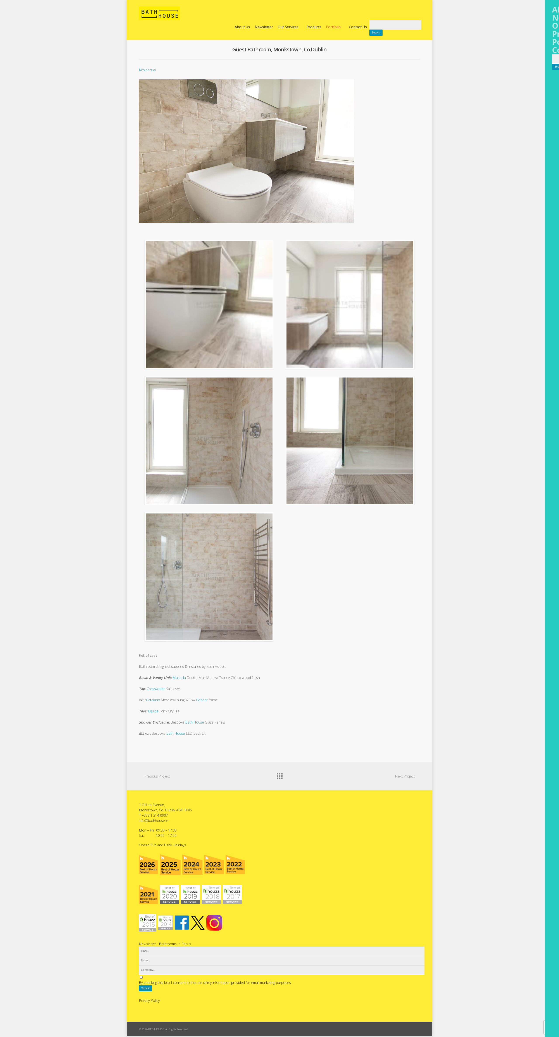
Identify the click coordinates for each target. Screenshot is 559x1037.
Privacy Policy (149, 1000)
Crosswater (156, 688)
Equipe (153, 711)
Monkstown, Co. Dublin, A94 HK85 (165, 810)
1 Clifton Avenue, (152, 804)
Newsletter (264, 26)
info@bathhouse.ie (153, 820)
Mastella (179, 677)
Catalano (153, 700)
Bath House (194, 722)
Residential (147, 70)
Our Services (288, 26)
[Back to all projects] (279, 775)
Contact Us (358, 26)
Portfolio (333, 26)
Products (314, 26)
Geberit (202, 700)
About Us (242, 26)
